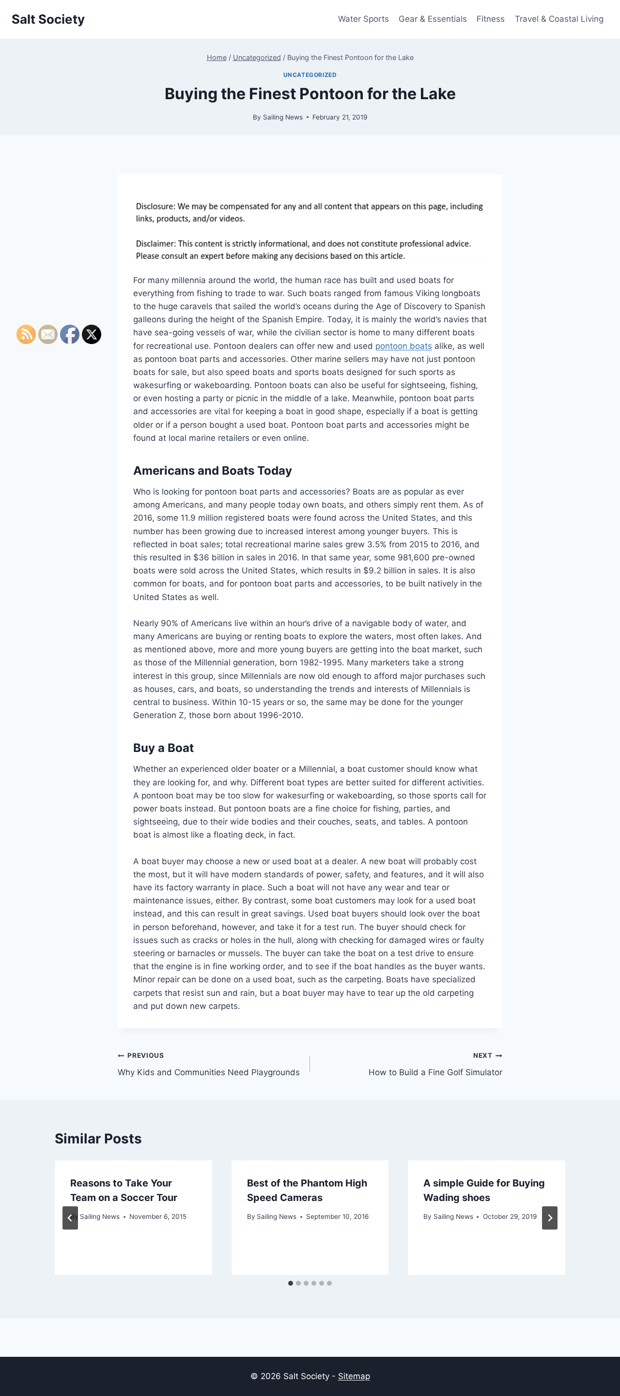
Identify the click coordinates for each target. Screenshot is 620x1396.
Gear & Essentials (433, 19)
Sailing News (283, 117)
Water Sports (363, 19)
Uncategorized (310, 74)
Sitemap (354, 1376)
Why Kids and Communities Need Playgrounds (209, 1064)
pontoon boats (403, 346)
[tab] (290, 1283)
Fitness (491, 19)
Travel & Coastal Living (559, 19)
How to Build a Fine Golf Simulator (435, 1064)
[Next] (550, 1218)
